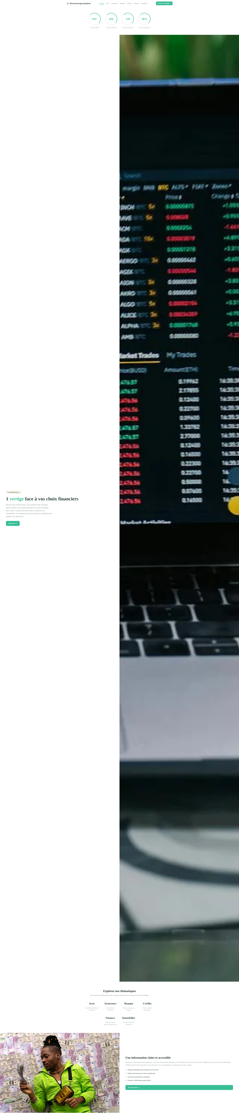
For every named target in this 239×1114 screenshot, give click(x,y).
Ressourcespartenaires (78, 3)
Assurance (114, 3)
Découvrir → (13, 523)
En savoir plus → (133, 1087)
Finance (136, 3)
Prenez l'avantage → (164, 3)
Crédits (129, 3)
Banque (122, 3)
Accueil (101, 3)
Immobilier (144, 3)
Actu (107, 3)
